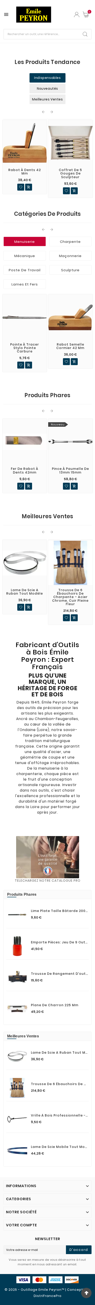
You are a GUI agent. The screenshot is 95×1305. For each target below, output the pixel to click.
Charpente (70, 241)
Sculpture (70, 270)
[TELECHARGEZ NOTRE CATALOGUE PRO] (47, 857)
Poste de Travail (25, 270)
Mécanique (24, 255)
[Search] (85, 34)
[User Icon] (76, 14)
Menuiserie (24, 241)
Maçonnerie (70, 255)
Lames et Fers (25, 284)
